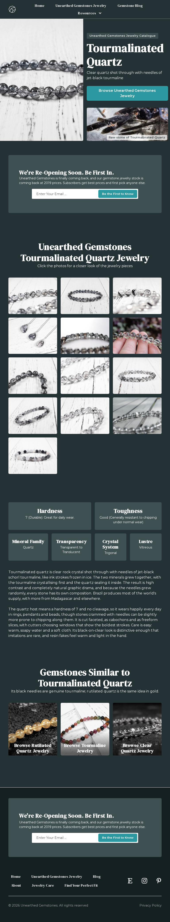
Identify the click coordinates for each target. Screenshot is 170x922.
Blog (97, 876)
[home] (12, 9)
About (16, 885)
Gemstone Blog (130, 5)
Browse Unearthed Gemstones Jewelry (127, 93)
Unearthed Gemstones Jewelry (81, 5)
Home (39, 5)
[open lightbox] (32, 296)
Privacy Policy (150, 905)
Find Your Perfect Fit (81, 885)
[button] (88, 13)
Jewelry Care (43, 885)
